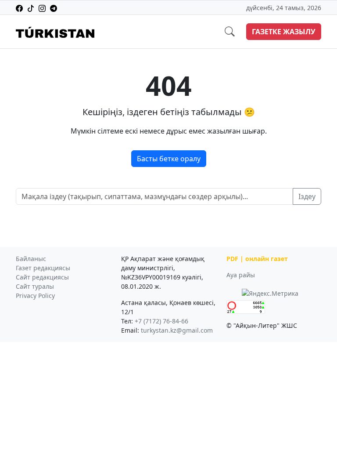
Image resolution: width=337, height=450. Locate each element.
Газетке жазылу (283, 31)
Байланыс (31, 258)
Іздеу (306, 196)
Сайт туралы (35, 286)
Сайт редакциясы (42, 277)
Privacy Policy (35, 295)
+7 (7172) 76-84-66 (161, 321)
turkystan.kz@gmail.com (177, 330)
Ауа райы (240, 275)
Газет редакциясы (43, 268)
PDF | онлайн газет (257, 258)
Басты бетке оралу (169, 158)
